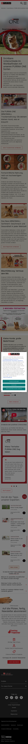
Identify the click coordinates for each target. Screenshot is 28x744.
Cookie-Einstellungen (14, 381)
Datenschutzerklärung (7, 377)
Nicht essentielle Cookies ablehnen (14, 388)
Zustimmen (14, 385)
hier (8, 374)
